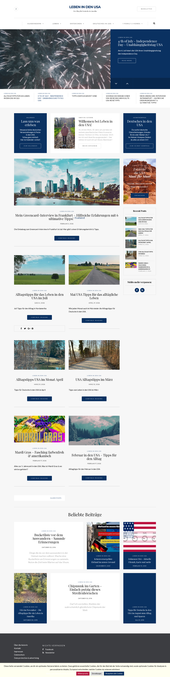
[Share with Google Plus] (29, 328)
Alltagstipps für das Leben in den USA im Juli (39, 296)
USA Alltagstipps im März (94, 379)
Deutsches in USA (102, 24)
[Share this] (21, 328)
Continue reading (66, 238)
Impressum (18, 651)
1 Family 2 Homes (131, 24)
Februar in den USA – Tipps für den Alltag (94, 457)
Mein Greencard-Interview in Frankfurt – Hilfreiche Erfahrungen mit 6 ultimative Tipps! (66, 217)
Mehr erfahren (90, 146)
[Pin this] (32, 328)
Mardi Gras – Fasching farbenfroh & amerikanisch (39, 454)
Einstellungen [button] (96, 674)
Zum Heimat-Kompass (139, 146)
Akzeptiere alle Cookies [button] (114, 674)
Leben (56, 24)
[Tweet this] (25, 328)
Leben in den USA (125, 37)
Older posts (55, 498)
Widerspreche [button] (83, 674)
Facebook (49, 649)
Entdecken (76, 24)
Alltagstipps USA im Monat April (39, 379)
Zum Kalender (30, 146)
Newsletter (146, 9)
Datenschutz (19, 655)
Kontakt (17, 648)
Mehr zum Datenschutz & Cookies (61, 673)
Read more (127, 60)
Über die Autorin (21, 645)
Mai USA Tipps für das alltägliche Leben (94, 296)
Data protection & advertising (26, 658)
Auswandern (34, 24)
